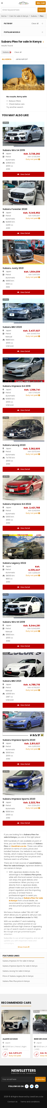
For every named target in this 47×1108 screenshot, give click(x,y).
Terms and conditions (30, 1101)
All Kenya (6, 59)
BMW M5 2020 (40, 1039)
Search (42, 10)
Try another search (14, 107)
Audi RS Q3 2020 (10, 1039)
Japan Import (22, 59)
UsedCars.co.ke (18, 846)
